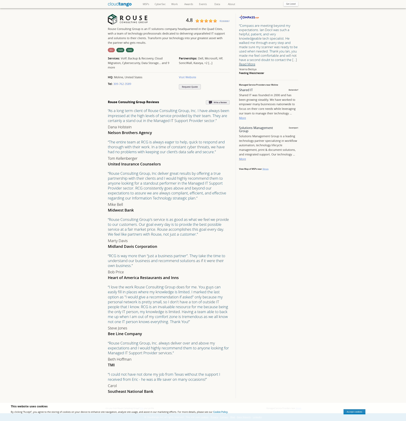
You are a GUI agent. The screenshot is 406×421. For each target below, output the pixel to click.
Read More (247, 64)
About (231, 4)
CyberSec (160, 4)
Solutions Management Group (256, 129)
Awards (188, 4)
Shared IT (246, 90)
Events (203, 4)
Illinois (265, 168)
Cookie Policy (220, 411)
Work (174, 4)
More (242, 118)
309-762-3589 (122, 84)
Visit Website (187, 77)
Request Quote (190, 86)
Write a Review (220, 102)
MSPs (146, 4)
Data (217, 4)
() (224, 20)
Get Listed (291, 3)
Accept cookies (354, 411)
